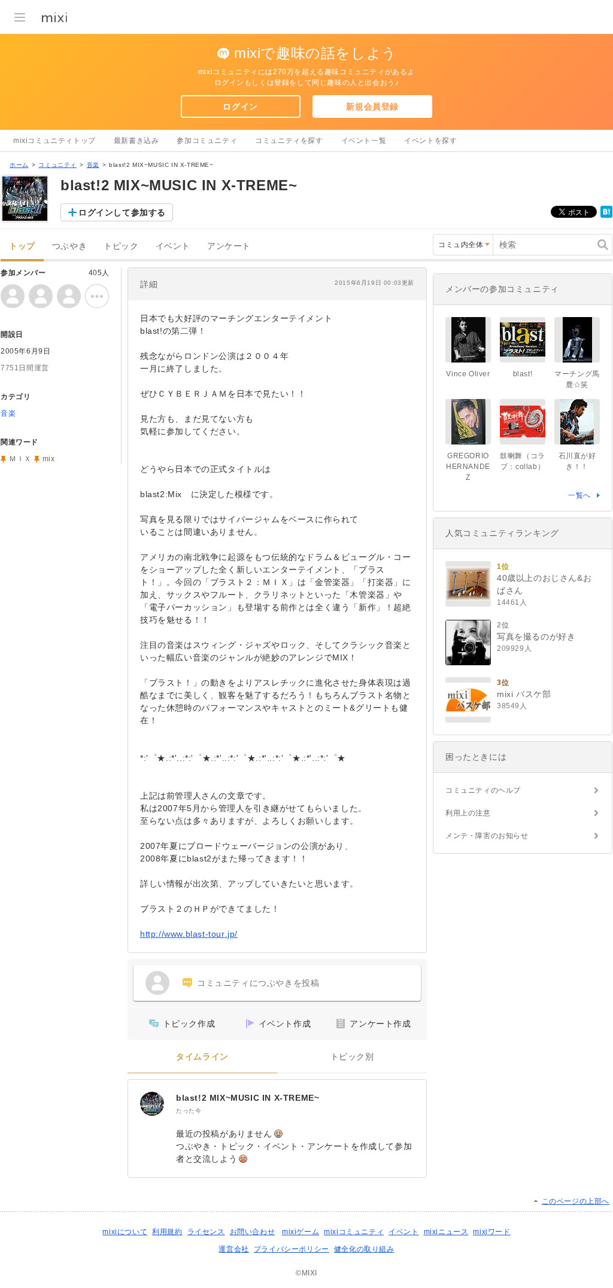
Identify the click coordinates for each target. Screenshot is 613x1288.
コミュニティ (57, 165)
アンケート (229, 246)
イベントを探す (430, 140)
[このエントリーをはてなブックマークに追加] (606, 215)
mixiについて (124, 1232)
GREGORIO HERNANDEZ (468, 467)
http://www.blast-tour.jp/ (189, 934)
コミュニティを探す (289, 140)
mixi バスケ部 (524, 694)
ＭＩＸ (20, 459)
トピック (121, 246)
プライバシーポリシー (291, 1249)
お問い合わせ (252, 1232)
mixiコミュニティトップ (54, 140)
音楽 (93, 165)
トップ (22, 246)
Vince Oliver (468, 374)
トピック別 (352, 1056)
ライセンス (206, 1232)
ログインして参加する (122, 212)
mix (49, 459)
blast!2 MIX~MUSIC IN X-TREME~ (247, 1098)
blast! (523, 374)
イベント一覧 (364, 140)
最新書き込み (136, 140)
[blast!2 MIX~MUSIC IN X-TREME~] (152, 1104)
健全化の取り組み (364, 1249)
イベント (173, 246)
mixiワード (491, 1232)
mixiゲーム (300, 1232)
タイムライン (202, 1056)
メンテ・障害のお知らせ (487, 836)
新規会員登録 (372, 106)
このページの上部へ (575, 1201)
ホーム (19, 165)
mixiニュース (446, 1232)
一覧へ (579, 495)
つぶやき (69, 246)
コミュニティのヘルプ (483, 790)
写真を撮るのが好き (536, 636)
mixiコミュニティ (354, 1232)
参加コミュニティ (207, 140)
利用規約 (167, 1232)
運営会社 (233, 1249)
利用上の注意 (468, 813)
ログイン (240, 106)
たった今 (188, 1110)
